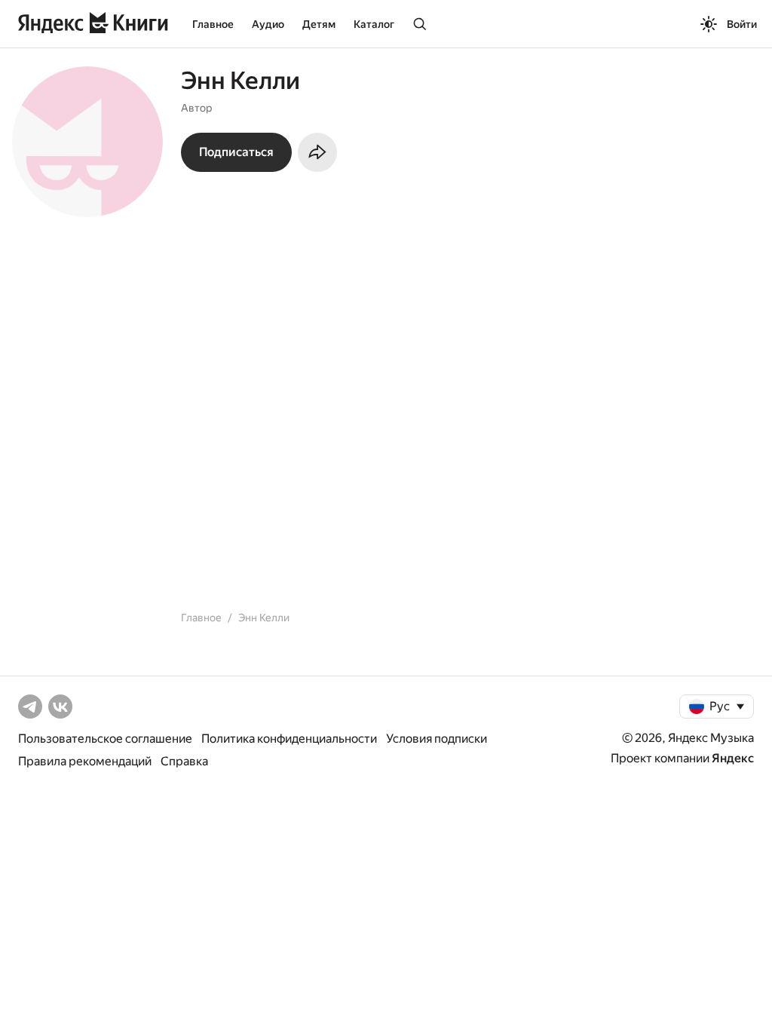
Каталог (374, 24)
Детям (318, 24)
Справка (184, 761)
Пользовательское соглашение (105, 738)
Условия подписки (436, 738)
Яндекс (733, 758)
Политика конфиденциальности (289, 738)
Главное (213, 24)
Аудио (268, 24)
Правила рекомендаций (85, 761)
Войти (742, 24)
